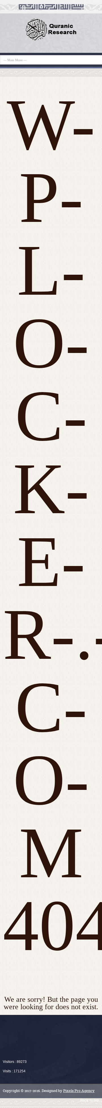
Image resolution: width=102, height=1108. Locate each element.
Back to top (89, 1100)
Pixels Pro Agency (79, 1091)
